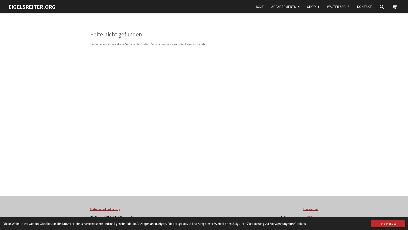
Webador (312, 217)
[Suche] (382, 6)
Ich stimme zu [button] (388, 223)
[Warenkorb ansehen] (394, 6)
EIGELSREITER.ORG (32, 6)
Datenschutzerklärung (105, 209)
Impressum (310, 209)
